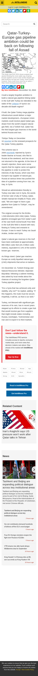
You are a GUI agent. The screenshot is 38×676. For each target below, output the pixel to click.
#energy (5, 376)
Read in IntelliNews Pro (19, 385)
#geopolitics (21, 376)
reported (7, 141)
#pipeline (5, 372)
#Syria (21, 372)
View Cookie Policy (27, 669)
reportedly (10, 153)
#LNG (12, 376)
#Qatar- (5, 368)
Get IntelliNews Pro (19, 393)
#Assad (13, 372)
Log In (10, 7)
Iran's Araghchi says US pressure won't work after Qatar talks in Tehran (17, 434)
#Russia (29, 372)
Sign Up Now (13, 357)
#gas (29, 368)
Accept (18, 669)
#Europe (22, 368)
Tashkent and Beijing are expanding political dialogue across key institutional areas (19, 484)
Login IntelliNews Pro (22, 7)
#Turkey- (13, 368)
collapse (15, 104)
